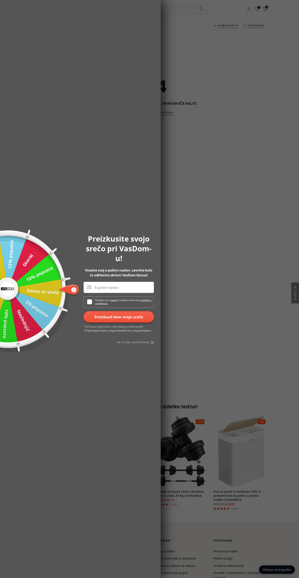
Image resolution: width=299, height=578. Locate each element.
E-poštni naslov (106, 287)
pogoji (113, 300)
